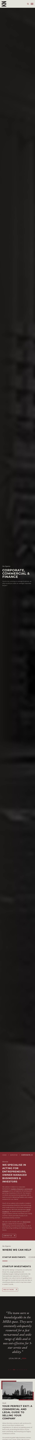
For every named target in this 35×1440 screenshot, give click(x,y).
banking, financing (17, 1189)
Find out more (8, 1289)
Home (4, 1155)
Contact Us (7, 1235)
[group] (14, 1257)
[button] (8, 1369)
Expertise (14, 1155)
